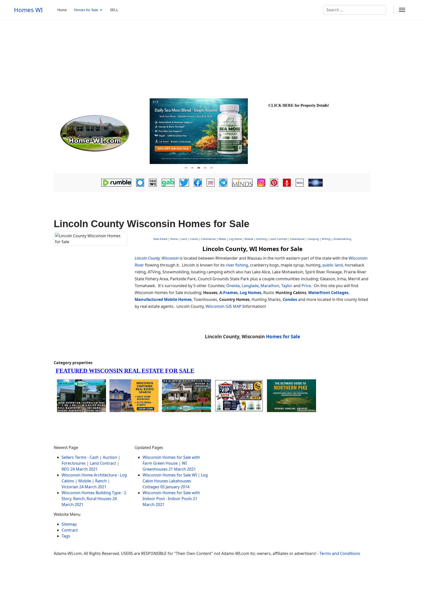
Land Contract (278, 239)
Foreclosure (297, 239)
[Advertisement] (212, 56)
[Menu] (402, 10)
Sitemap (69, 524)
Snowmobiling (342, 239)
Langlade (250, 285)
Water (222, 239)
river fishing (237, 265)
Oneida (233, 285)
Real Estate (160, 239)
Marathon (270, 285)
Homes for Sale (86, 10)
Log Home (235, 239)
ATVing (326, 239)
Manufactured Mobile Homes (163, 299)
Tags (66, 536)
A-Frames (228, 292)
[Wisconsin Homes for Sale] (101, 133)
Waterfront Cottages (328, 292)
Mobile (249, 239)
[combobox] (354, 10)
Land (184, 239)
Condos (290, 299)
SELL (114, 10)
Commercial (208, 239)
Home (62, 10)
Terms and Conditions (339, 553)
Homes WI (28, 10)
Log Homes (250, 292)
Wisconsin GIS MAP (223, 306)
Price (306, 285)
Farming (261, 239)
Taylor (286, 285)
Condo (193, 239)
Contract (70, 530)
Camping (313, 239)
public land (332, 265)
